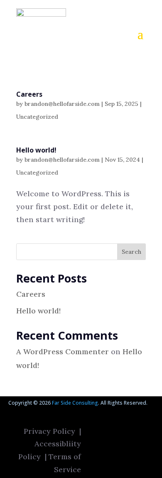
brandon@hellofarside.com (62, 104)
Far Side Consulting (75, 402)
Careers (29, 94)
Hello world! (36, 150)
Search (131, 251)
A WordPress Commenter (62, 351)
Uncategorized (37, 116)
